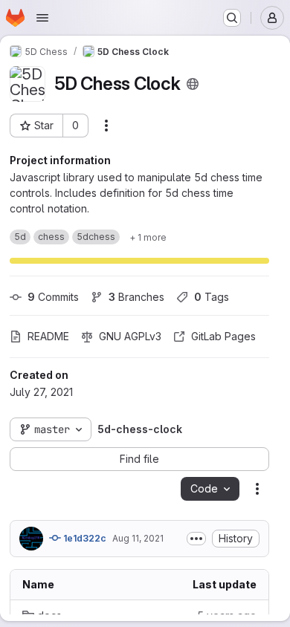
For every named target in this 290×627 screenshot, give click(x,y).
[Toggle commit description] (196, 538)
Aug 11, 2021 (138, 538)
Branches (136, 296)
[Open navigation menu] (42, 18)
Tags (211, 296)
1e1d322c (83, 538)
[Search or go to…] (232, 18)
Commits (53, 296)
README (48, 336)
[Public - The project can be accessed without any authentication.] (193, 84)
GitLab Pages (223, 336)
